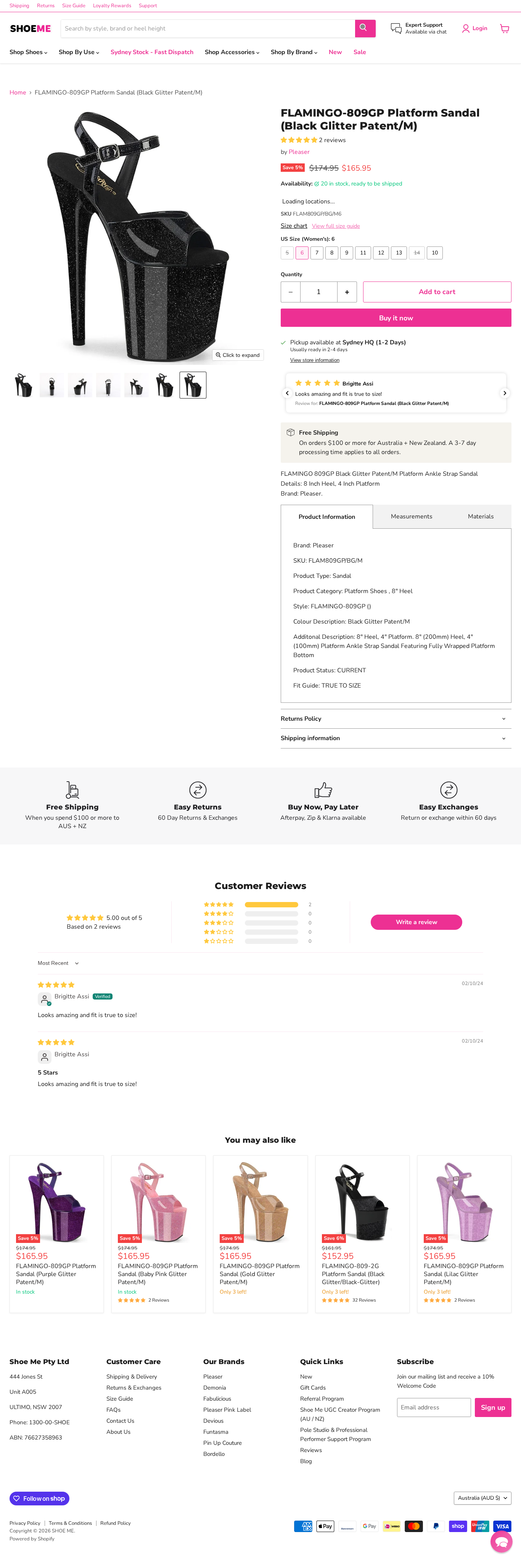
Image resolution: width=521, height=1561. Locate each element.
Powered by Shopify (32, 1538)
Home (18, 92)
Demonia (214, 1387)
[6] (303, 261)
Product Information (327, 517)
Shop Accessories (230, 52)
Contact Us (120, 1421)
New (335, 52)
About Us (118, 1432)
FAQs (113, 1410)
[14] (418, 261)
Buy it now (396, 318)
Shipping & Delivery (131, 1376)
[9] (347, 261)
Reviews (311, 1450)
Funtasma (215, 1432)
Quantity (291, 275)
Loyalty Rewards (112, 6)
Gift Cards (313, 1387)
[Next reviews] (505, 393)
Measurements (412, 516)
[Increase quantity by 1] (347, 291)
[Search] (365, 28)
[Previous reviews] (287, 393)
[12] (382, 261)
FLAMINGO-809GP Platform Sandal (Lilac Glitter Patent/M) (464, 1274)
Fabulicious (217, 1399)
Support (148, 6)
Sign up (493, 1407)
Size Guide (73, 6)
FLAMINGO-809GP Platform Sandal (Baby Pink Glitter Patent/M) (158, 1274)
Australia (479, 1498)
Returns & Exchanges (133, 1387)
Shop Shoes (27, 52)
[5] (288, 261)
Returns (46, 6)
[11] (364, 261)
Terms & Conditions (70, 1523)
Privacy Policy (25, 1523)
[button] (24, 385)
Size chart (294, 225)
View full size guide (336, 226)
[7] (317, 261)
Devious (213, 1421)
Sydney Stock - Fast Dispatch (152, 52)
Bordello (214, 1454)
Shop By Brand (292, 52)
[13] (400, 261)
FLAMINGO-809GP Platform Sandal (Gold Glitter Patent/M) (260, 1274)
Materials (481, 516)
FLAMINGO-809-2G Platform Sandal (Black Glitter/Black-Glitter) (353, 1274)
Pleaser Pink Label (227, 1410)
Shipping (19, 6)
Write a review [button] (416, 922)
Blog (306, 1461)
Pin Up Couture (222, 1443)
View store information (314, 360)
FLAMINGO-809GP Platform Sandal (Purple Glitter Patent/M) (56, 1274)
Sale (360, 52)
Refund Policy (115, 1523)
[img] (56, 985)
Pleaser (299, 152)
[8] (332, 261)
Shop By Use (77, 52)
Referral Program (322, 1399)
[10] (436, 261)
